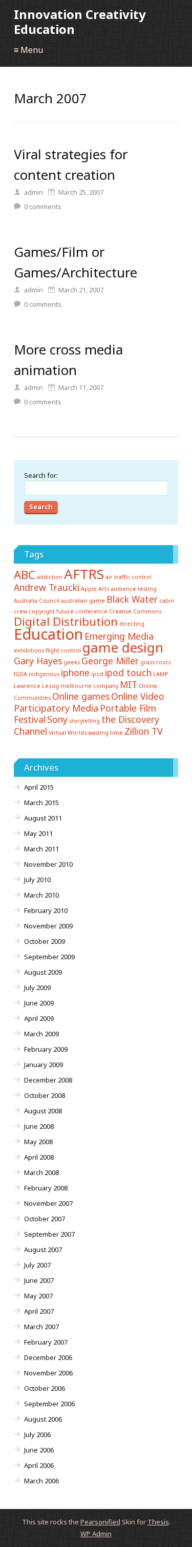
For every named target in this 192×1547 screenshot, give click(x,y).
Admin (96, 1533)
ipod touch (128, 672)
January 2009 (43, 1064)
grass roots (155, 662)
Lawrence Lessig (36, 685)
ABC (24, 575)
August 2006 (43, 1419)
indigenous (44, 674)
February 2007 (46, 1342)
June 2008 (39, 1126)
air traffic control (128, 577)
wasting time (105, 732)
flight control (63, 650)
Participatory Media (56, 708)
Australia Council (36, 600)
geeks (71, 662)
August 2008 (43, 1110)
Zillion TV (143, 731)
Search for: (41, 475)
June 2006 (39, 1450)
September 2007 (49, 1234)
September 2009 (49, 956)
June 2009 (39, 1003)
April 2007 (39, 1311)
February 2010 (46, 910)
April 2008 (39, 1157)
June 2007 (39, 1280)
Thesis (158, 1521)
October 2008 (44, 1095)
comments (42, 206)
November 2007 (48, 1203)
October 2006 (44, 1388)
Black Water (132, 599)
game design (122, 647)
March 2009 (41, 1033)
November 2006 (48, 1372)
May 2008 (38, 1141)
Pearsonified (100, 1521)
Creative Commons (135, 611)
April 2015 (39, 787)
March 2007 (41, 1326)
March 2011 (41, 848)
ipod (97, 674)
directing (131, 623)
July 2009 (37, 987)
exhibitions (29, 650)
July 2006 (37, 1434)
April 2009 (39, 1018)
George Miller (110, 661)
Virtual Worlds (68, 732)
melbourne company (89, 685)
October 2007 (44, 1218)
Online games (81, 696)
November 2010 (48, 864)
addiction (49, 577)
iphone (75, 672)
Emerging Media (119, 636)
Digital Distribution (66, 621)
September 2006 (49, 1403)
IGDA (20, 674)
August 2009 (43, 972)
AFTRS (84, 574)
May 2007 (38, 1295)
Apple (89, 588)
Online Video (137, 696)
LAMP (160, 674)
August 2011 (43, 818)
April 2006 (39, 1465)
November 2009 (48, 925)
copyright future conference (68, 611)
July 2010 (37, 879)
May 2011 (38, 833)
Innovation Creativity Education (80, 22)
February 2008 (46, 1187)
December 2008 (48, 1080)
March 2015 (41, 802)
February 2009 (46, 1049)
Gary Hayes (38, 661)
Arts (103, 588)
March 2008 (41, 1172)
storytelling (84, 720)
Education (48, 634)
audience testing (134, 588)
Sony (57, 719)
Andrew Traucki (46, 587)
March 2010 (41, 895)
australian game (83, 600)
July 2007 (37, 1265)
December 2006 (48, 1357)
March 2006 (41, 1480)
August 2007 (43, 1249)
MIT (128, 684)
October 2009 (44, 941)
